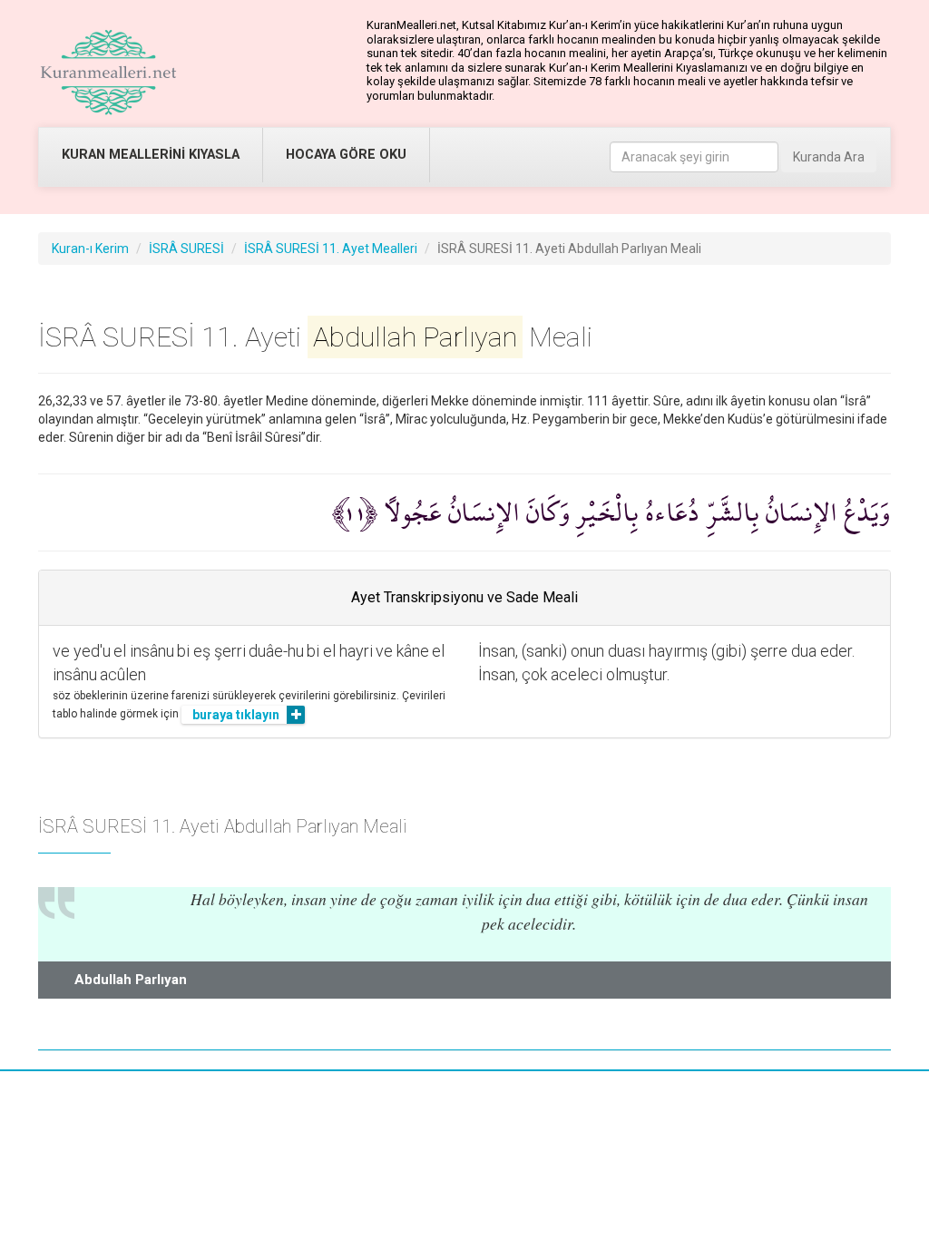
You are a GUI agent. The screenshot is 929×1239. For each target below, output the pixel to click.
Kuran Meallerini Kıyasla (151, 154)
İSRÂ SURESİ (186, 248)
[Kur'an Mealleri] (108, 72)
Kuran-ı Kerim (90, 248)
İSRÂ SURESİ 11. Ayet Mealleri (330, 248)
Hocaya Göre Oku (346, 154)
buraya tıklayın (235, 714)
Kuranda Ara (829, 157)
